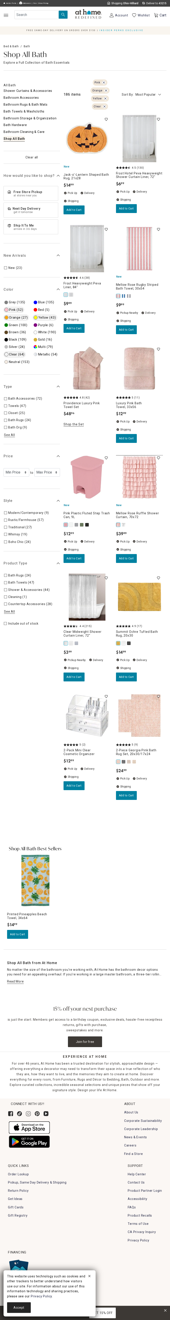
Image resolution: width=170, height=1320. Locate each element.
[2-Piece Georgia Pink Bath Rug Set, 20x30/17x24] (118, 762)
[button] (88, 14)
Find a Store (133, 1154)
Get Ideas (15, 1199)
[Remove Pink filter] (104, 82)
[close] (89, 1276)
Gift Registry (17, 1215)
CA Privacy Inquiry (142, 1232)
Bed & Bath (11, 46)
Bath (27, 46)
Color (9, 289)
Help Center (137, 1174)
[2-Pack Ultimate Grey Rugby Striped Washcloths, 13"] (129, 296)
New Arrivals (15, 255)
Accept (19, 1307)
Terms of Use (138, 1223)
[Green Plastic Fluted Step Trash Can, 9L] (82, 525)
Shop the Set (74, 424)
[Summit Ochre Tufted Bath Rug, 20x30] (118, 643)
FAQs (132, 1207)
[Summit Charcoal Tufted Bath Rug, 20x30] (129, 643)
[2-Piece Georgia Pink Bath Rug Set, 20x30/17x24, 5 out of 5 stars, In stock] (139, 715)
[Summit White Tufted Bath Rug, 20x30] (124, 643)
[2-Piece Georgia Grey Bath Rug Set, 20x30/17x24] (124, 762)
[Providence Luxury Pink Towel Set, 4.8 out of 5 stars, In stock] (87, 368)
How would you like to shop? (29, 176)
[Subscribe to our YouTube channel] (46, 1113)
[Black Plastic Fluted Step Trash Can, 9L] (87, 525)
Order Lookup (18, 1174)
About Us (131, 1112)
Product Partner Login (145, 1190)
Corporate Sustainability (143, 1121)
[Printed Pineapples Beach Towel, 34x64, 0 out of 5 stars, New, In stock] (35, 880)
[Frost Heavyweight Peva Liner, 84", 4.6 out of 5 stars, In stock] (87, 248)
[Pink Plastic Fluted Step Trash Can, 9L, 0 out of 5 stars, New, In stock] (87, 477)
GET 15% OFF (103, 1313)
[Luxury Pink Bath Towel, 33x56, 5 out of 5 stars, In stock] (139, 368)
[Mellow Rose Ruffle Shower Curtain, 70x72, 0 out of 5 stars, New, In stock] (139, 477)
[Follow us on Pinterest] (37, 1113)
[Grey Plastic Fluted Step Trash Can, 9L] (76, 525)
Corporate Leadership (141, 1129)
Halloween (26, 3)
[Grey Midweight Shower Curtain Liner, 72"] (76, 643)
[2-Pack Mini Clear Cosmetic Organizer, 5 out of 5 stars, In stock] (87, 715)
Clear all (31, 157)
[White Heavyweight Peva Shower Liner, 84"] (71, 294)
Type (8, 387)
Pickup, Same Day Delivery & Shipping (37, 1182)
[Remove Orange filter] (106, 90)
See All (9, 435)
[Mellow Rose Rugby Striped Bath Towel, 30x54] (118, 296)
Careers (130, 1145)
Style (8, 501)
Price (8, 456)
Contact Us (136, 1182)
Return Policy (18, 1190)
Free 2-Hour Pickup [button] (40, 3)
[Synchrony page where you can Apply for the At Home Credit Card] (18, 1268)
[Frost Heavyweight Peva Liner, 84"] (66, 294)
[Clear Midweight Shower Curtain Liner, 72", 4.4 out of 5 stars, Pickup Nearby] (87, 597)
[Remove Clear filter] (104, 106)
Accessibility (137, 1199)
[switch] (106, 119)
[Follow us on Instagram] (28, 1113)
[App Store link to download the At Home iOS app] (29, 1127)
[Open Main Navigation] (6, 15)
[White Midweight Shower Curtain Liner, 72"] (71, 643)
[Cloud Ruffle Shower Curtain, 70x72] (124, 525)
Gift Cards (16, 1207)
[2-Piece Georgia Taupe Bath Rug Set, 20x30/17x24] (134, 762)
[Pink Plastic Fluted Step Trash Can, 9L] (66, 525)
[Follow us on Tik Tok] (19, 1113)
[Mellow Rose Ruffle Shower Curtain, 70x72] (118, 525)
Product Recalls (140, 1215)
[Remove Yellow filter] (105, 98)
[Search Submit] (63, 15)
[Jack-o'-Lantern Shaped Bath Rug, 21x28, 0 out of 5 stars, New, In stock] (87, 138)
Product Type (15, 563)
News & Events (135, 1137)
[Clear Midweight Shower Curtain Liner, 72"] (66, 643)
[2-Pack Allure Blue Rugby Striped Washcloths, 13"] (124, 296)
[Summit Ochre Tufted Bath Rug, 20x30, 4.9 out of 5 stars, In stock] (139, 597)
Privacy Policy (138, 1240)
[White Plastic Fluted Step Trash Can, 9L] (71, 525)
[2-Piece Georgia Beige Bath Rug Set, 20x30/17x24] (129, 762)
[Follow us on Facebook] (10, 1113)
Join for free (85, 1042)
